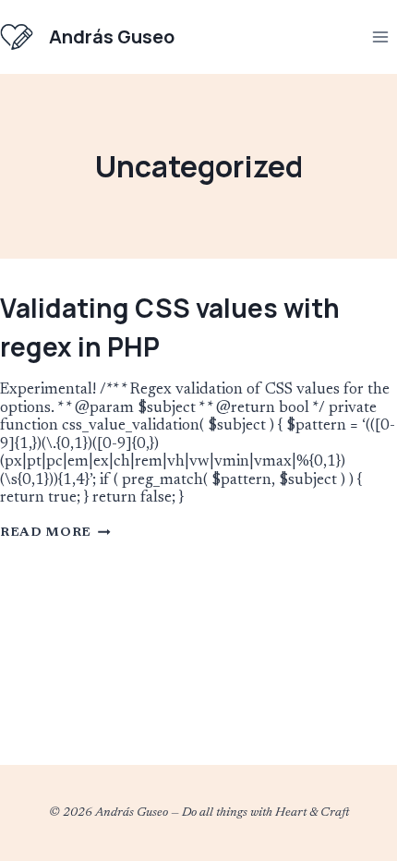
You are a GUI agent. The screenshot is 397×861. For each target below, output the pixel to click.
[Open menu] (380, 36)
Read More (55, 533)
